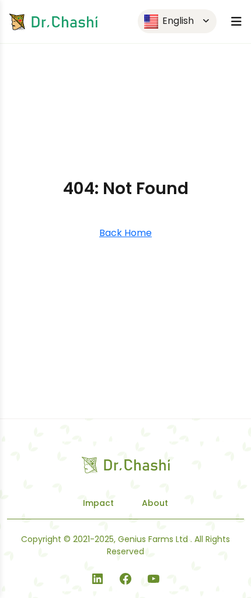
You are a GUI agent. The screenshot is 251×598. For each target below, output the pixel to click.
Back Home (125, 233)
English (177, 20)
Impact (98, 503)
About (155, 503)
